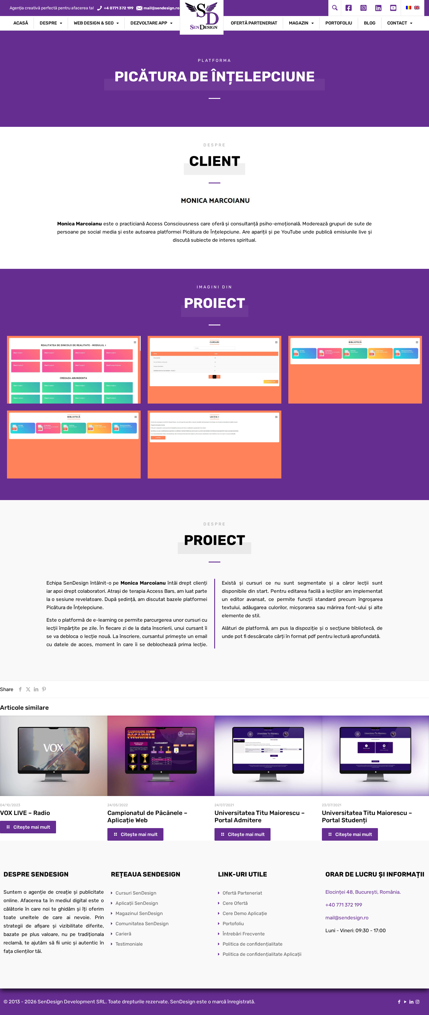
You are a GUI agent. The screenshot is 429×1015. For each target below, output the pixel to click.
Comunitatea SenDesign (142, 923)
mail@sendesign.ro (347, 918)
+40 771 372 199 (343, 905)
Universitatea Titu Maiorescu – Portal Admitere (259, 816)
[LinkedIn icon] (411, 1002)
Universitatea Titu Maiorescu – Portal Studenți (367, 816)
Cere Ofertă (235, 903)
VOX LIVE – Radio (25, 812)
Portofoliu (233, 923)
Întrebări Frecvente (244, 934)
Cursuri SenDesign (136, 893)
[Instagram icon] (417, 1002)
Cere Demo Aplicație (245, 913)
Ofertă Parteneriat (242, 893)
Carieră (123, 934)
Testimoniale (129, 944)
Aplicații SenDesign (137, 903)
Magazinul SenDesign (139, 913)
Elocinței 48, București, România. (363, 892)
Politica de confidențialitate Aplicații (262, 954)
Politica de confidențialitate (252, 944)
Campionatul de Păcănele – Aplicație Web (147, 816)
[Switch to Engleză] (417, 8)
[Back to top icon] (401, 1003)
